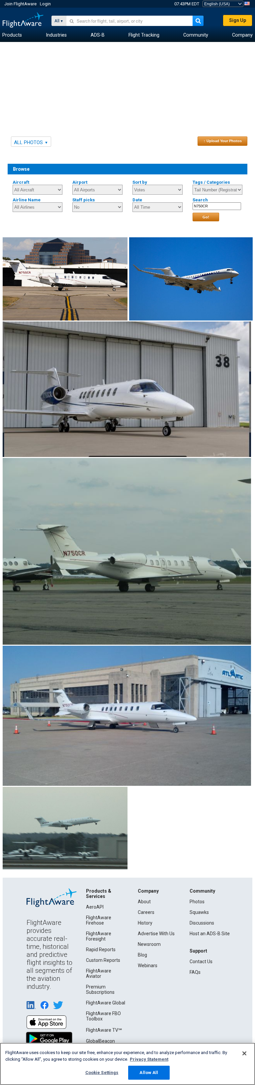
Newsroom (149, 944)
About (144, 901)
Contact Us (201, 961)
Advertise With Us (156, 933)
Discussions (202, 923)
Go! (206, 217)
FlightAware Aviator (98, 973)
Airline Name (27, 199)
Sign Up (237, 20)
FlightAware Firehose (98, 920)
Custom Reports (103, 960)
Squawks (199, 912)
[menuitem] (12, 35)
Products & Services (98, 893)
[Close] (244, 1053)
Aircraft (21, 182)
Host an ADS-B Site (210, 933)
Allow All (148, 1072)
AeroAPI (95, 907)
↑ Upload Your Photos (223, 141)
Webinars (147, 965)
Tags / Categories (211, 182)
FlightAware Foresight (98, 936)
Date (137, 199)
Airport (79, 182)
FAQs (195, 972)
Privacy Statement (149, 1059)
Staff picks (83, 199)
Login (45, 3)
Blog (142, 955)
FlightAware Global (105, 1002)
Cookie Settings (102, 1072)
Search (200, 199)
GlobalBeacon (100, 1041)
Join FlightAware (20, 3)
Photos (197, 901)
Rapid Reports (101, 949)
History (145, 923)
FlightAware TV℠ (104, 1030)
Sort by (139, 182)
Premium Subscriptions (100, 989)
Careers (146, 912)
